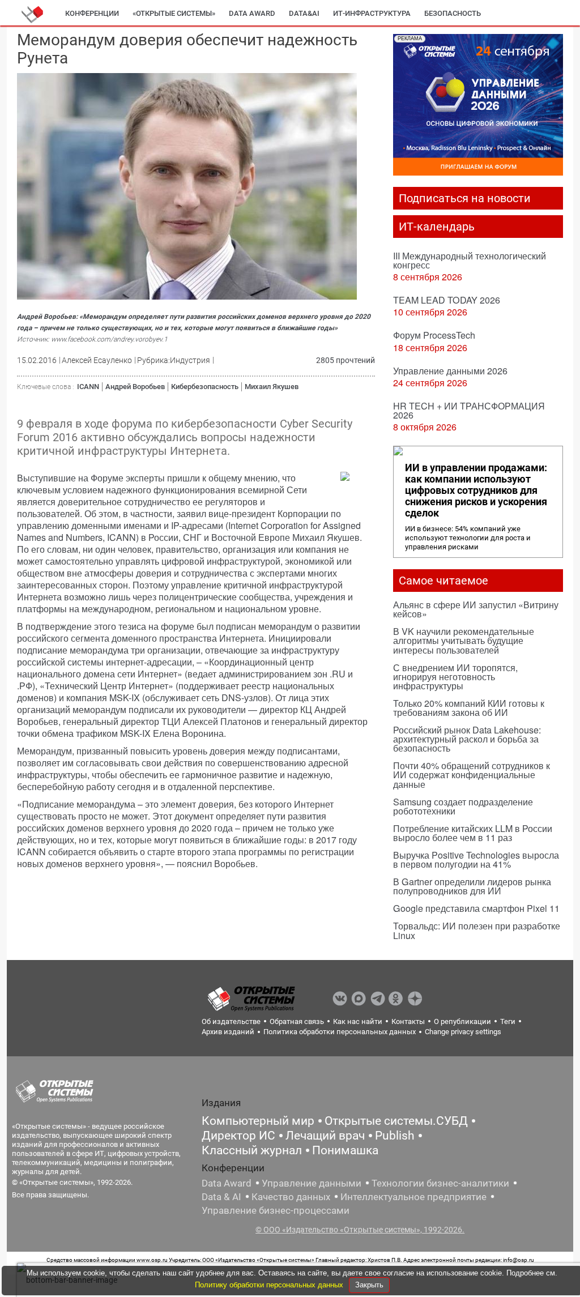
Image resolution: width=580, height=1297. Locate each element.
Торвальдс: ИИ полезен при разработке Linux (476, 930)
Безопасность (452, 13)
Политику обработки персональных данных (270, 1285)
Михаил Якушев (271, 386)
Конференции (92, 13)
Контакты (408, 1021)
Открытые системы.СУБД (396, 1121)
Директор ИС (238, 1135)
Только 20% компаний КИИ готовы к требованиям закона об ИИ (468, 708)
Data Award (226, 1183)
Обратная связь (297, 1021)
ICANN (88, 386)
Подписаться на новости (465, 198)
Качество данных (290, 1196)
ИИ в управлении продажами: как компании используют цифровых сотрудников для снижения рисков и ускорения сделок (476, 490)
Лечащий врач (325, 1135)
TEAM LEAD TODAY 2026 (446, 299)
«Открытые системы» (174, 13)
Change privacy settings (463, 1031)
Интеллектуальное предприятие (413, 1196)
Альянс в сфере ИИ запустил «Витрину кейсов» (475, 609)
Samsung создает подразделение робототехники (463, 806)
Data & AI (221, 1196)
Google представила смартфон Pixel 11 (476, 908)
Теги (507, 1021)
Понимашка (345, 1150)
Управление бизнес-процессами (275, 1210)
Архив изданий (228, 1031)
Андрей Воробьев (135, 386)
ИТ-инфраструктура (372, 13)
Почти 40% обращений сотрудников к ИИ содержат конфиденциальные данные (471, 774)
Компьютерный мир (258, 1121)
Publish (395, 1135)
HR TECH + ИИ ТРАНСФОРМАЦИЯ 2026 (469, 410)
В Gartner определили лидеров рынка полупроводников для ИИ (472, 886)
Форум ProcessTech (434, 335)
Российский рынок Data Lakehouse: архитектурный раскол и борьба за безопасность (467, 738)
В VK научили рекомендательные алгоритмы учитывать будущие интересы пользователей (463, 640)
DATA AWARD (252, 13)
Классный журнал (252, 1150)
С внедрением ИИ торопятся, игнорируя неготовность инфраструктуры (455, 676)
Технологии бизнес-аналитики (440, 1183)
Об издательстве (231, 1021)
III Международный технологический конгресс (469, 260)
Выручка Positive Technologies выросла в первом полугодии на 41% (476, 859)
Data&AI (304, 13)
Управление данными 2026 (450, 370)
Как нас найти (357, 1021)
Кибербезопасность (204, 386)
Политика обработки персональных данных (339, 1031)
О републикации (462, 1021)
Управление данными (311, 1183)
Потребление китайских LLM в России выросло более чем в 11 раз (472, 833)
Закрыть (369, 1285)
